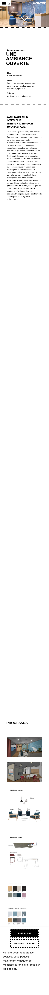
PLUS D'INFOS (24, 933)
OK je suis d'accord (24, 943)
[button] (6, 462)
